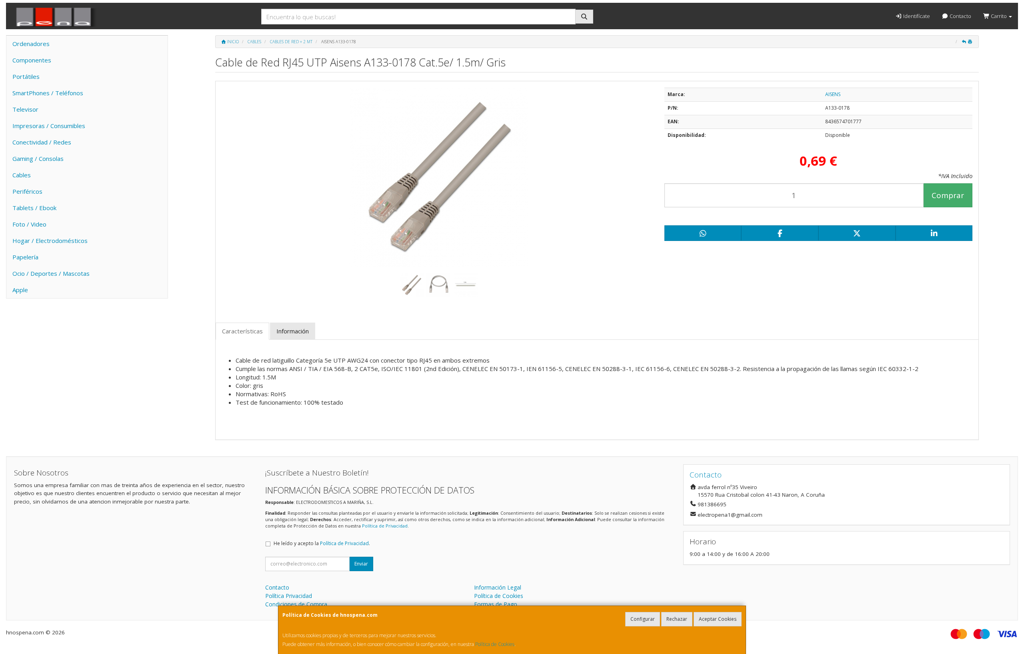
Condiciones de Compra (296, 604)
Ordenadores (31, 44)
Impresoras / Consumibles (48, 126)
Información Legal (497, 587)
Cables (21, 175)
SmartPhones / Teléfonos (47, 93)
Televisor (25, 109)
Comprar (948, 195)
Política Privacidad (288, 596)
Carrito (999, 16)
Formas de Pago (495, 604)
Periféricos (27, 191)
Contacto (959, 16)
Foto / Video (29, 224)
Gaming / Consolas (38, 158)
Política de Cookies (494, 644)
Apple (20, 290)
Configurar (642, 619)
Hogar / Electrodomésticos (50, 241)
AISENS (832, 94)
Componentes (31, 60)
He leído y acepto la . (322, 543)
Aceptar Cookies (717, 619)
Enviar (361, 563)
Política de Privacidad (385, 526)
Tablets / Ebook (34, 208)
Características (242, 331)
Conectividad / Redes (41, 142)
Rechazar (676, 619)
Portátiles (26, 76)
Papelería (25, 257)
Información (292, 331)
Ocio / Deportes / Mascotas (51, 273)
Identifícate (916, 16)
